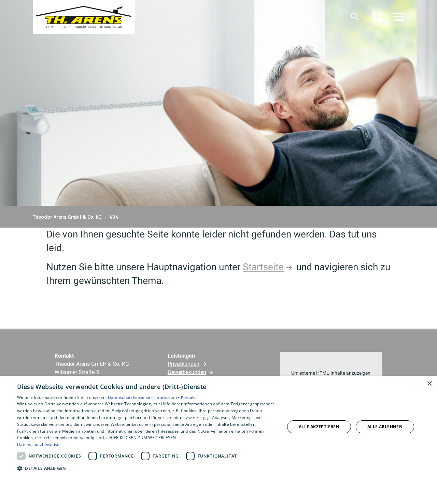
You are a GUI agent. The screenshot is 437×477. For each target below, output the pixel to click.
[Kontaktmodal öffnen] (376, 16)
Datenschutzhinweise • (131, 397)
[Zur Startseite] (84, 17)
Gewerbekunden (187, 372)
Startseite (263, 267)
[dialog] (218, 426)
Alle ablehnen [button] (385, 427)
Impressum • (167, 397)
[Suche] (355, 16)
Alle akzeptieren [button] (319, 427)
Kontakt (188, 397)
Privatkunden (183, 364)
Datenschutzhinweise (38, 444)
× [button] (429, 383)
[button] (398, 17)
